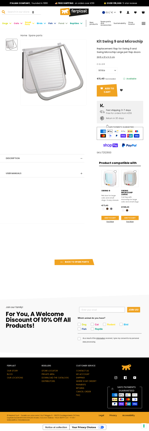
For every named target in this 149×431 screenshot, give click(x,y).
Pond (61, 23)
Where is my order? (86, 381)
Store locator (131, 23)
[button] (33, 12)
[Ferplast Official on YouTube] (132, 377)
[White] (103, 208)
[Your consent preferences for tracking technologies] (144, 426)
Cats (16, 23)
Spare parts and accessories (106, 23)
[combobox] (23, 12)
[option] (29, 3)
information (100, 338)
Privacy (113, 415)
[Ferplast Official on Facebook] (123, 377)
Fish (50, 23)
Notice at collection (56, 427)
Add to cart (110, 218)
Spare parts (35, 35)
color (101, 64)
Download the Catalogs (55, 377)
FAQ (78, 395)
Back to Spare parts (76, 261)
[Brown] (107, 208)
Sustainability (120, 23)
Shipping (80, 377)
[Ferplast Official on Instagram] (115, 377)
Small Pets (28, 23)
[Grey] (111, 208)
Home (23, 35)
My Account (82, 374)
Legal (101, 415)
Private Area (48, 374)
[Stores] (120, 12)
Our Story (12, 370)
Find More (110, 222)
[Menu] (143, 23)
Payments (81, 384)
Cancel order (83, 391)
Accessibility (128, 415)
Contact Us (82, 370)
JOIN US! (134, 309)
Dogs (5, 23)
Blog (10, 374)
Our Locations (15, 377)
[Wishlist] (135, 12)
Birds (39, 23)
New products (94, 23)
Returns (80, 388)
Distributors (48, 381)
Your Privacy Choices (84, 427)
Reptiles (74, 23)
